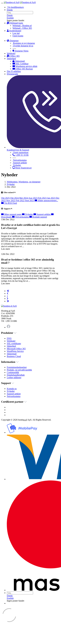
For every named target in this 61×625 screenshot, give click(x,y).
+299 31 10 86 (22, 155)
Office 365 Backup (24, 69)
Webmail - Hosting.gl (22, 25)
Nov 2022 (11, 200)
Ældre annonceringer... (47, 200)
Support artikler (19, 162)
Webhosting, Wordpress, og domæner (23, 182)
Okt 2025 (5, 198)
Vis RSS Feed (10, 203)
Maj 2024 (23, 198)
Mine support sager (13, 214)
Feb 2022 (20, 200)
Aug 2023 (33, 198)
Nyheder (16, 165)
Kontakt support (39, 217)
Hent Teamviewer (23, 168)
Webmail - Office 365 (22, 28)
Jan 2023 (51, 198)
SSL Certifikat (21, 63)
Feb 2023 (42, 198)
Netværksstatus (19, 160)
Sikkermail (19, 61)
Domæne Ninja (21, 51)
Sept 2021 (30, 200)
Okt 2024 (14, 198)
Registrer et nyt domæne (23, 43)
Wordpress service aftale (26, 66)
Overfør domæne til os (22, 46)
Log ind (16, 33)
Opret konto (17, 36)
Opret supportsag (20, 152)
